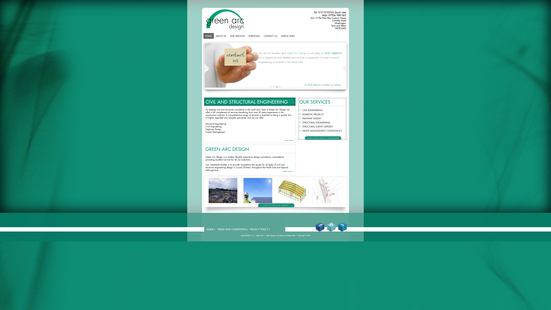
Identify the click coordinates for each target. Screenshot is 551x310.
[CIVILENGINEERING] (312, 110)
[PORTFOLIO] (254, 36)
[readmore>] (289, 140)
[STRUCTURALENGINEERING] (316, 122)
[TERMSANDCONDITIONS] (232, 229)
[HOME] (208, 36)
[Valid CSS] (259, 235)
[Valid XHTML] (247, 235)
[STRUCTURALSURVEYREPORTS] (317, 126)
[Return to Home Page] (225, 29)
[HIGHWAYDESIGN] (311, 118)
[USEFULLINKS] (288, 36)
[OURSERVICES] (237, 36)
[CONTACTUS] (270, 36)
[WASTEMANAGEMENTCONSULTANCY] (322, 130)
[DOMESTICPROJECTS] (313, 114)
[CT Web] (280, 235)
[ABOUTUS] (221, 36)
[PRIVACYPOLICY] (259, 229)
